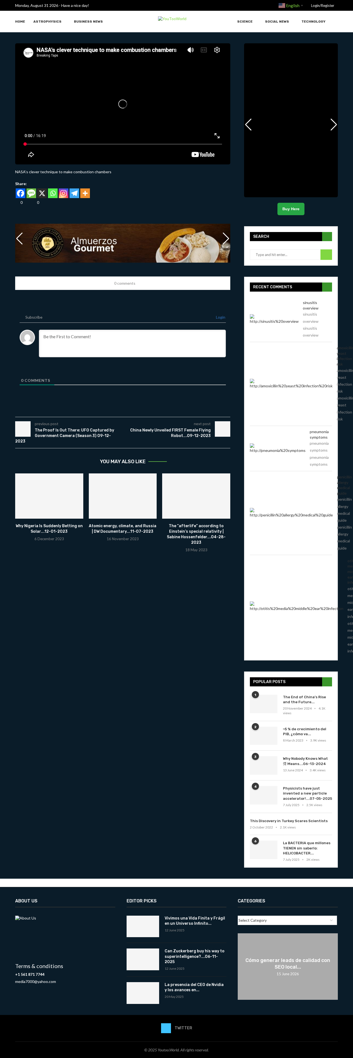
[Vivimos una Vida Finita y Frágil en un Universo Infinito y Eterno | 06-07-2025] (143, 926)
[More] (85, 193)
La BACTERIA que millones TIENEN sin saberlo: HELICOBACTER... (306, 848)
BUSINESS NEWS (88, 21)
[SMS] (31, 193)
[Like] (17, 202)
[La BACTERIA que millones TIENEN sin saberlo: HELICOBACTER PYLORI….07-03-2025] (263, 850)
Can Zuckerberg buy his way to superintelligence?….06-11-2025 (194, 956)
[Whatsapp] (53, 193)
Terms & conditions (39, 966)
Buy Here (290, 209)
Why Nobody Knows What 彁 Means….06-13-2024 (305, 761)
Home (20, 21)
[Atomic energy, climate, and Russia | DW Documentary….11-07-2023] (123, 496)
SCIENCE (245, 21)
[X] (42, 193)
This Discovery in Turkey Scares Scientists (289, 821)
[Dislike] (34, 202)
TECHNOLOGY (313, 21)
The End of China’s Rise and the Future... (304, 699)
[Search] (335, 21)
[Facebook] (20, 193)
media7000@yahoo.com (35, 981)
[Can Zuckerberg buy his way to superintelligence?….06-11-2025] (143, 959)
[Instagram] (63, 193)
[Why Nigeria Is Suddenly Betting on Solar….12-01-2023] (49, 496)
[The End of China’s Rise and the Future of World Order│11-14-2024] (263, 704)
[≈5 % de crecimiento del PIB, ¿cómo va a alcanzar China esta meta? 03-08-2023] (263, 736)
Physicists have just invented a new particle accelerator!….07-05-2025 (307, 793)
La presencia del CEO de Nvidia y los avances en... (194, 987)
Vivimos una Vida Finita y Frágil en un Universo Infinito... (195, 921)
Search (326, 254)
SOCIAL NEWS (277, 21)
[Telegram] (74, 193)
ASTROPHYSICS (47, 21)
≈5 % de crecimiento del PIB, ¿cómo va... (304, 731)
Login (220, 317)
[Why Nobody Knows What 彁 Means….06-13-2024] (263, 765)
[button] (226, 238)
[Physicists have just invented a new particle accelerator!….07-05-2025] (263, 795)
